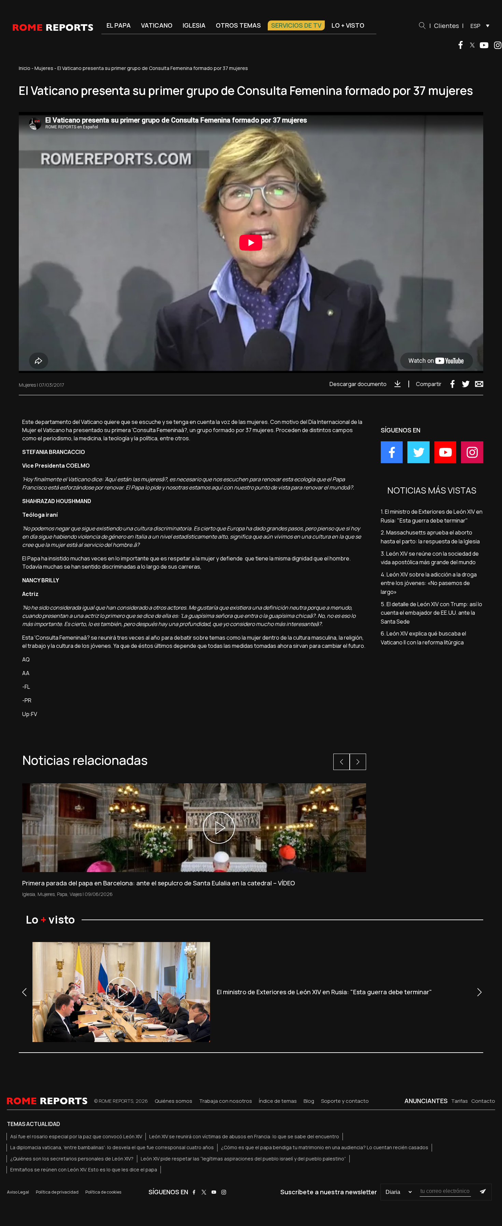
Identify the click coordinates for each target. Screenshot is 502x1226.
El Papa (119, 25)
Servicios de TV (296, 25)
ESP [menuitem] (475, 26)
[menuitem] (478, 25)
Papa (62, 894)
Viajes (76, 894)
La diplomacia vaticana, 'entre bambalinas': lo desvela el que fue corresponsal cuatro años (112, 1147)
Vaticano (156, 25)
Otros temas (238, 25)
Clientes (446, 26)
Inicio (24, 68)
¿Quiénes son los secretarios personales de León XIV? (72, 1158)
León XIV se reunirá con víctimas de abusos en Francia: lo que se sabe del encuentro (244, 1136)
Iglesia (194, 25)
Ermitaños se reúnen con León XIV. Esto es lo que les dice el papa (83, 1169)
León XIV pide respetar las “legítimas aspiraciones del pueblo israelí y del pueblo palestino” (243, 1158)
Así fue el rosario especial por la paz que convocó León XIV (76, 1136)
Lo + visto (348, 25)
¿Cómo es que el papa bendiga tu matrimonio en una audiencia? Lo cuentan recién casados (324, 1147)
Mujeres (43, 68)
